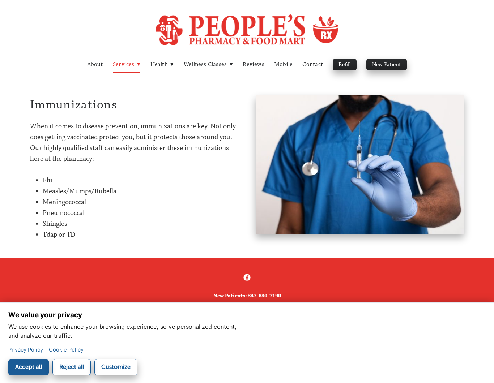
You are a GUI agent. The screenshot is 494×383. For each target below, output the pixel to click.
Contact (312, 64)
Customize (116, 367)
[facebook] (247, 278)
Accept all (28, 367)
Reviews (253, 64)
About (95, 64)
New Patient (386, 64)
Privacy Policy (25, 350)
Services (127, 64)
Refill (344, 64)
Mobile (283, 64)
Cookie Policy (66, 350)
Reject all (71, 367)
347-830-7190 (264, 295)
